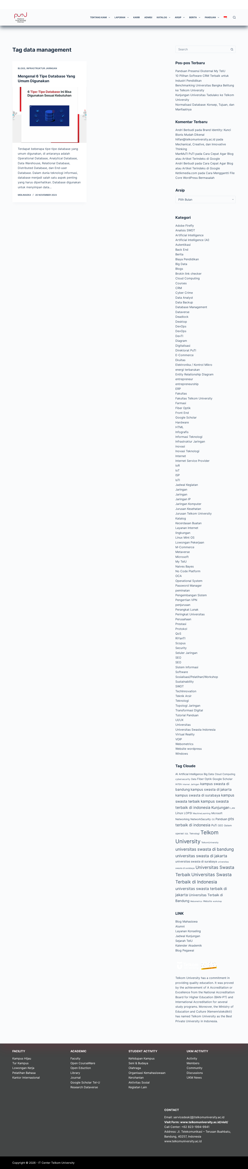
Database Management (191, 307)
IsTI (177, 480)
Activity (192, 1058)
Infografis (181, 432)
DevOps (180, 326)
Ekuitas (180, 360)
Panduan (210, 17)
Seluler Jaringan (186, 653)
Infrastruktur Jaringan (42, 68)
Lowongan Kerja (23, 1068)
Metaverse (182, 552)
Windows (181, 753)
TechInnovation (185, 691)
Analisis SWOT (185, 230)
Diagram (181, 340)
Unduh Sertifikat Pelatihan (216, 4)
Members (193, 1063)
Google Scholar (186, 417)
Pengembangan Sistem (191, 595)
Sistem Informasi (186, 667)
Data (193, 779)
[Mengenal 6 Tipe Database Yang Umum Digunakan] (49, 115)
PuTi (214, 825)
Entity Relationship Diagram (194, 374)
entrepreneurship (187, 384)
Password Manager (188, 585)
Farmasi (180, 403)
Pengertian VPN (186, 600)
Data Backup (184, 302)
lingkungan (182, 533)
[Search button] (232, 49)
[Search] (234, 17)
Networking (182, 819)
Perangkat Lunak (186, 609)
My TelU (181, 561)
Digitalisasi (182, 345)
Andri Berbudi (184, 130)
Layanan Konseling (188, 931)
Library (75, 1073)
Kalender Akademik (188, 945)
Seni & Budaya (138, 1063)
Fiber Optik (183, 408)
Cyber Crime (184, 292)
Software (181, 672)
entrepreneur (184, 379)
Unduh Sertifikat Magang (179, 4)
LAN (232, 808)
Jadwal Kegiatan (186, 485)
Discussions (195, 1073)
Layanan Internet (186, 528)
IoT (177, 470)
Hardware (182, 422)
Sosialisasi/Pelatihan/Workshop (196, 677)
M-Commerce (184, 547)
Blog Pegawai (184, 950)
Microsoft (182, 557)
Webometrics (184, 744)
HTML (179, 427)
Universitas (183, 724)
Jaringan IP (183, 499)
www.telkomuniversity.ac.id (183, 1141)
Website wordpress (188, 748)
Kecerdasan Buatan (188, 523)
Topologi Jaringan (187, 705)
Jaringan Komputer (188, 504)
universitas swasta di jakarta (201, 855)
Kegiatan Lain (138, 1087)
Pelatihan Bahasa (24, 1073)
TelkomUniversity (209, 842)
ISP (177, 475)
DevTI (179, 336)
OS (213, 819)
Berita (193, 17)
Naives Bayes (184, 566)
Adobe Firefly (184, 225)
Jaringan (181, 489)
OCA (178, 576)
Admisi (148, 17)
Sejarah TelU (184, 941)
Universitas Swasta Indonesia (195, 729)
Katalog (162, 17)
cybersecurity (182, 779)
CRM (178, 288)
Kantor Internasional (26, 1077)
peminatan (182, 590)
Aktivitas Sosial (139, 1082)
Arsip (178, 17)
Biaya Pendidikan (187, 259)
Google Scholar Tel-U (85, 1082)
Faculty (75, 1058)
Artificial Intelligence (189, 235)
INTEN (178, 784)
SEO (178, 657)
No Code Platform (187, 571)
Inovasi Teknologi (187, 451)
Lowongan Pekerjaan (189, 542)
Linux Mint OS (184, 537)
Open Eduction (80, 1068)
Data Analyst (184, 297)
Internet (180, 456)
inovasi (180, 446)
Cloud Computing (187, 278)
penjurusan (182, 605)
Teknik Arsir (183, 696)
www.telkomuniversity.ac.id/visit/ (204, 1122)
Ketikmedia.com (186, 173)
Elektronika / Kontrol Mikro (193, 365)
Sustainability (184, 681)
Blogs (21, 68)
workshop (217, 901)
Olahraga (135, 1068)
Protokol (181, 629)
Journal (75, 1077)
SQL (186, 834)
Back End (181, 249)
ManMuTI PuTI (184, 154)
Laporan (120, 17)
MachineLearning (201, 813)
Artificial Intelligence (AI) (192, 240)
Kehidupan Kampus (142, 1058)
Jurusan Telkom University (193, 513)
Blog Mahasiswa (186, 921)
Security (181, 648)
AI (176, 774)
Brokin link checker (188, 273)
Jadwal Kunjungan (187, 936)
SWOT (179, 686)
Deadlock (181, 316)
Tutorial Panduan (186, 715)
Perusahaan (183, 619)
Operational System (188, 581)
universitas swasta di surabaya (196, 861)
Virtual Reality (185, 734)
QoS (178, 633)
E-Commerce (184, 355)
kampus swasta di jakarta (211, 789)
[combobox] (202, 49)
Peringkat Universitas (190, 614)
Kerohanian (136, 1077)
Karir (136, 17)
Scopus (180, 643)
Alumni (180, 926)
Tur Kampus (20, 1063)
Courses (181, 283)
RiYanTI (180, 638)
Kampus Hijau (21, 1058)
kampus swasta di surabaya (197, 795)
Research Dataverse (84, 1087)
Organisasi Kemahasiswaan (147, 1073)
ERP (178, 389)
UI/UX (179, 720)
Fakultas (181, 393)
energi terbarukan (187, 369)
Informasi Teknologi (188, 437)
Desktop (181, 321)
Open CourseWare (82, 1063)
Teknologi (182, 700)
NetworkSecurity (200, 819)
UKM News (194, 1077)
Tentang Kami (98, 17)
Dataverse (182, 312)
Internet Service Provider (192, 461)
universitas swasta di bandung (204, 849)
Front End (182, 413)
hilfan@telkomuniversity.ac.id (195, 139)
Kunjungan (220, 807)
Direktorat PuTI (185, 350)
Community (194, 1068)
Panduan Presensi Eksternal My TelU (200, 71)
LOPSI (188, 813)
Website (207, 901)
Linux (179, 813)
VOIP (178, 739)
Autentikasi (183, 244)
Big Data (181, 264)
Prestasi (180, 624)
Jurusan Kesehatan (188, 509)
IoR (177, 465)
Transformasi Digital (189, 710)
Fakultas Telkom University (193, 398)
